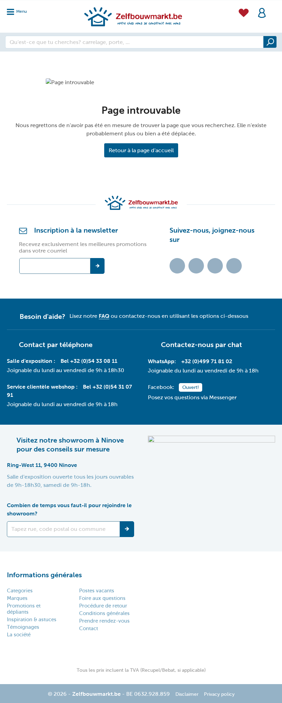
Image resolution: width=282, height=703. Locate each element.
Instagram (215, 266)
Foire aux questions (102, 598)
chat (235, 344)
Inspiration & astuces (31, 619)
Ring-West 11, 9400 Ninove (42, 465)
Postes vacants (96, 590)
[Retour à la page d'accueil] (132, 16)
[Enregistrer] (127, 529)
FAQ (104, 316)
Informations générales (44, 575)
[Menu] (19, 9)
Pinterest (234, 266)
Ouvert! (190, 387)
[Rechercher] (270, 42)
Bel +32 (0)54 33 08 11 (89, 361)
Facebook (196, 266)
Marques (17, 598)
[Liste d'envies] (244, 12)
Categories (20, 590)
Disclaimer (186, 694)
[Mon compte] (262, 12)
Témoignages (23, 627)
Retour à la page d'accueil (141, 150)
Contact (88, 628)
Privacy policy (219, 694)
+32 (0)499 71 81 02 (206, 361)
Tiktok (177, 266)
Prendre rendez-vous (104, 621)
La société (19, 634)
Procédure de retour (103, 606)
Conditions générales (104, 613)
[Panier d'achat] (273, 8)
